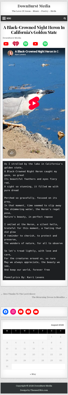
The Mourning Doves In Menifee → (49, 297)
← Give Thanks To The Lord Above (18, 294)
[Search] (65, 18)
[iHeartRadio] (17, 43)
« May (33, 374)
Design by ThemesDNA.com (34, 390)
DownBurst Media (34, 5)
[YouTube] (7, 43)
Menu (9, 18)
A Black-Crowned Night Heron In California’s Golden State (34, 30)
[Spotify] (27, 43)
